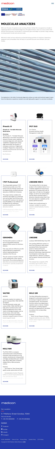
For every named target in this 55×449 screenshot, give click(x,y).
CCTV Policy (40, 439)
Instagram (6, 435)
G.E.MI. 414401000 (5, 439)
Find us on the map (6, 416)
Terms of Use (15, 439)
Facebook (5, 426)
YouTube (5, 429)
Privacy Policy (23, 439)
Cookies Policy (32, 439)
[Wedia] (24, 441)
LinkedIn (5, 432)
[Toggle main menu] (52, 3)
